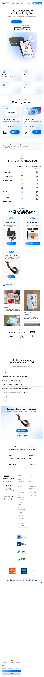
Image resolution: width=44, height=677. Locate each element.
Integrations (31, 483)
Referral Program (32, 488)
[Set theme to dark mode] (43, 582)
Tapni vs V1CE (20, 522)
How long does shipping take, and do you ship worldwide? (15, 392)
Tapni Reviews (33, 570)
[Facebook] (8, 481)
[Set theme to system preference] (40, 582)
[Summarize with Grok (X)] (9, 499)
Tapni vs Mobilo (21, 523)
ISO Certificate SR (21, 511)
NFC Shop (20, 479)
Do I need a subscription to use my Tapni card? (12, 380)
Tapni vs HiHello (21, 518)
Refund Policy (20, 494)
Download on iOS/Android (32, 243)
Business (17, 3)
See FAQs (11, 276)
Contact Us (20, 484)
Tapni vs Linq (20, 520)
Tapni (20, 582)
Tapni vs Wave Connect (22, 527)
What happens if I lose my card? (9, 400)
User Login (20, 486)
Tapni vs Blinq (20, 516)
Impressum (20, 507)
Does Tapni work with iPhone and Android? (11, 372)
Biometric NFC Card (32, 486)
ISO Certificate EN (21, 509)
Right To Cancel (21, 497)
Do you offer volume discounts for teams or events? (13, 396)
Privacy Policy (20, 500)
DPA (19, 495)
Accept (11, 670)
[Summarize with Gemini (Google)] (6, 499)
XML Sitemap (20, 502)
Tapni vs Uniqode (21, 525)
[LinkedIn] (4, 481)
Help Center (31, 479)
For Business (27, 21)
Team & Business (21, 481)
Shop (13, 3)
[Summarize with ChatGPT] (4, 499)
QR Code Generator (32, 492)
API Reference (31, 484)
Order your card (37, 3)
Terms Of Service (21, 492)
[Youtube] (10, 481)
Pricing (22, 3)
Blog (29, 478)
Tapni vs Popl (20, 515)
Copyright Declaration (22, 499)
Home (19, 478)
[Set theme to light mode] (41, 582)
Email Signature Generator (33, 494)
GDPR (19, 504)
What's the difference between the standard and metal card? (16, 388)
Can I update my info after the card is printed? (12, 384)
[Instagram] (6, 481)
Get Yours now (11, 243)
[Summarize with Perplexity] (11, 499)
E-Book (30, 481)
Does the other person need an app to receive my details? (15, 376)
